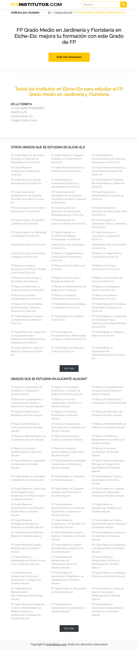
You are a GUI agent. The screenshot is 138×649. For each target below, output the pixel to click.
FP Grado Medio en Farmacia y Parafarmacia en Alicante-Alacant (109, 536)
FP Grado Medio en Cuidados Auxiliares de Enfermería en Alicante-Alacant (67, 492)
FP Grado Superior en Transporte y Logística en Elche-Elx (106, 236)
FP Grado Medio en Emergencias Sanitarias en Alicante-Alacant (106, 508)
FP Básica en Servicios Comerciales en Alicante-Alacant (105, 452)
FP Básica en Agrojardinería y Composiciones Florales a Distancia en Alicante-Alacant (27, 403)
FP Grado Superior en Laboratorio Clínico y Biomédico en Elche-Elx (109, 223)
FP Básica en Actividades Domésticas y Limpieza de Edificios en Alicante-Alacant (67, 391)
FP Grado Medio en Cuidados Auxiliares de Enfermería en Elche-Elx (67, 159)
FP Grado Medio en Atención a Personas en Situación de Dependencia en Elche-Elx (27, 159)
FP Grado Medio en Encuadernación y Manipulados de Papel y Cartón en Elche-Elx (68, 335)
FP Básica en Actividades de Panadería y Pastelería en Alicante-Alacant (26, 391)
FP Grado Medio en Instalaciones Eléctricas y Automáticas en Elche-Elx (65, 183)
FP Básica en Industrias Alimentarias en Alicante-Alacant (65, 415)
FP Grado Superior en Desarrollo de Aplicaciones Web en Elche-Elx (109, 211)
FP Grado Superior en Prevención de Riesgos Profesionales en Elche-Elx (66, 236)
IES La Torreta (21, 104)
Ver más (69, 368)
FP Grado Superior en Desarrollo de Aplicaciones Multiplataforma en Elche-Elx (67, 211)
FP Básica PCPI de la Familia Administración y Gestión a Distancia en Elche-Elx (26, 307)
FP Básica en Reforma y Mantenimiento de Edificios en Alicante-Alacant (108, 440)
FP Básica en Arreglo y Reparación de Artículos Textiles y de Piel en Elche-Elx (28, 269)
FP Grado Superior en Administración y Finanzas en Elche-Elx (108, 195)
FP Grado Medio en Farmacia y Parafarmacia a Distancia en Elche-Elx (109, 171)
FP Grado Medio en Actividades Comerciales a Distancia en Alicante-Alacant (68, 464)
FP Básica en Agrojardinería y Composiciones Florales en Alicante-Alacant (108, 391)
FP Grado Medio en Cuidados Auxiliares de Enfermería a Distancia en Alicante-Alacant (108, 492)
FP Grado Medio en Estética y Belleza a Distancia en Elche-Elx (27, 351)
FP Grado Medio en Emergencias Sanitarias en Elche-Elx (25, 171)
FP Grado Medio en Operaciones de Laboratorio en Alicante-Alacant (68, 608)
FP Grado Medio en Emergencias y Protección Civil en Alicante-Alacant (68, 524)
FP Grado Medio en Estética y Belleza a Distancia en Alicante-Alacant (68, 536)
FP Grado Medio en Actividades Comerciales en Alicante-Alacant (28, 464)
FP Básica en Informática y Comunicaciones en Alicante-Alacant (27, 427)
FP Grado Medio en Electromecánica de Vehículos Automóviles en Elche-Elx (108, 159)
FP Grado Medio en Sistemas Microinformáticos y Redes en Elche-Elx (108, 183)
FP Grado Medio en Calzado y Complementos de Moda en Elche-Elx (27, 320)
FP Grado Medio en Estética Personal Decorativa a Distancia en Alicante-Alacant (109, 524)
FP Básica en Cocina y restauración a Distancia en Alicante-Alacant (66, 403)
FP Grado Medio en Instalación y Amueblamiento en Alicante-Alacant (108, 548)
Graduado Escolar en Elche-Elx (28, 244)
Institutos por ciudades (25, 12)
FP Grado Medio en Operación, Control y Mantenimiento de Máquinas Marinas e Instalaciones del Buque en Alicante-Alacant (28, 611)
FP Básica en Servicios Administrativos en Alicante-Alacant (26, 452)
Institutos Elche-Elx (63, 12)
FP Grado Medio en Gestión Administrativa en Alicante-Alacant (26, 548)
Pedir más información (69, 57)
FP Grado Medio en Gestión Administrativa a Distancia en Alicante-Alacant (67, 548)
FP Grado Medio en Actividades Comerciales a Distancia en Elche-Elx (109, 307)
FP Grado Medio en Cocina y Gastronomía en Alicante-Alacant (107, 480)
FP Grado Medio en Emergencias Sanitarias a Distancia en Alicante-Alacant (27, 524)
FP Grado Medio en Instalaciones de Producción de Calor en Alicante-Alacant (28, 560)
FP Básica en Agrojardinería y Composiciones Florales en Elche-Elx (67, 257)
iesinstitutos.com (56, 644)
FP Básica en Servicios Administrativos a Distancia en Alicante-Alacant (67, 452)
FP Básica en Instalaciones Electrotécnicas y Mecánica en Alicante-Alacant (68, 427)
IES (49, 12)
